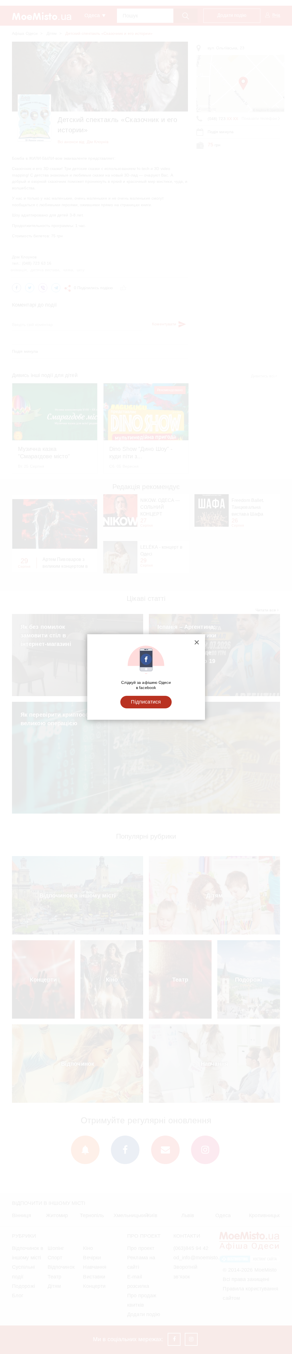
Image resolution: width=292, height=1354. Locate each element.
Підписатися (146, 702)
